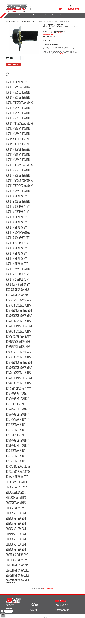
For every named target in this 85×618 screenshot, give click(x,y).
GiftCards (64, 15)
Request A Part (34, 606)
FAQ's (32, 601)
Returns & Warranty (35, 604)
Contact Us (33, 600)
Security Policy (45, 617)
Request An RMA (34, 605)
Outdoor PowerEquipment (28, 15)
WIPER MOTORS (25, 21)
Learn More (60, 32)
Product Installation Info (35, 609)
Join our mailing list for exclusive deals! (63, 604)
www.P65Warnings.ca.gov (48, 588)
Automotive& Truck (21, 15)
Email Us (66, 610)
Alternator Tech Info (35, 608)
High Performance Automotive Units (15, 21)
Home (7, 21)
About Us (8, 609)
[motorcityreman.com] (17, 8)
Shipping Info (33, 603)
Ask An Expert (34, 610)
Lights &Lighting (53, 15)
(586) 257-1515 (9, 608)
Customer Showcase (60, 605)
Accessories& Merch (59, 15)
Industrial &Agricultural (47, 15)
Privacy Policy (40, 617)
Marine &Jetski (42, 15)
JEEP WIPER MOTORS (33, 21)
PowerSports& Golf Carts (35, 15)
